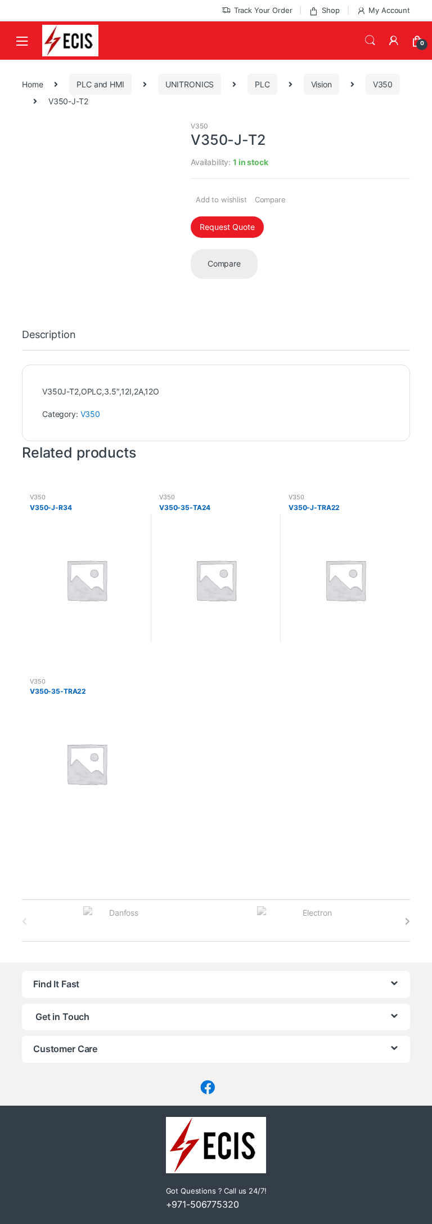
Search (370, 40)
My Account (389, 10)
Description (48, 335)
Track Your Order (263, 10)
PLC (262, 84)
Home (32, 84)
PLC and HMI (100, 84)
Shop (330, 10)
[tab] (48, 340)
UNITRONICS (189, 84)
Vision (321, 84)
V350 (383, 84)
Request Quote (227, 227)
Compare (270, 199)
